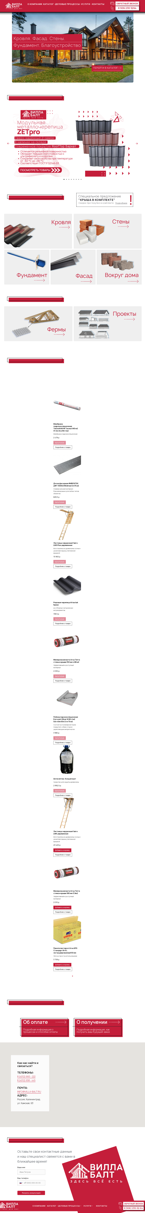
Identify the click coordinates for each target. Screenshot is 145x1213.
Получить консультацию (31, 1193)
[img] (14, 6)
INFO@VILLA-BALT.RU (29, 1091)
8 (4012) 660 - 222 (26, 1076)
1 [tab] (73, 976)
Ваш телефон (22, 1178)
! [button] (131, 200)
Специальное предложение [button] (99, 196)
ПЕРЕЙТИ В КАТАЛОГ (105, 67)
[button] (127, 3)
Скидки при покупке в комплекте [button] (96, 203)
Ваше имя (21, 1167)
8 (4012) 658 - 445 (26, 1080)
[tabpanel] (72, 681)
